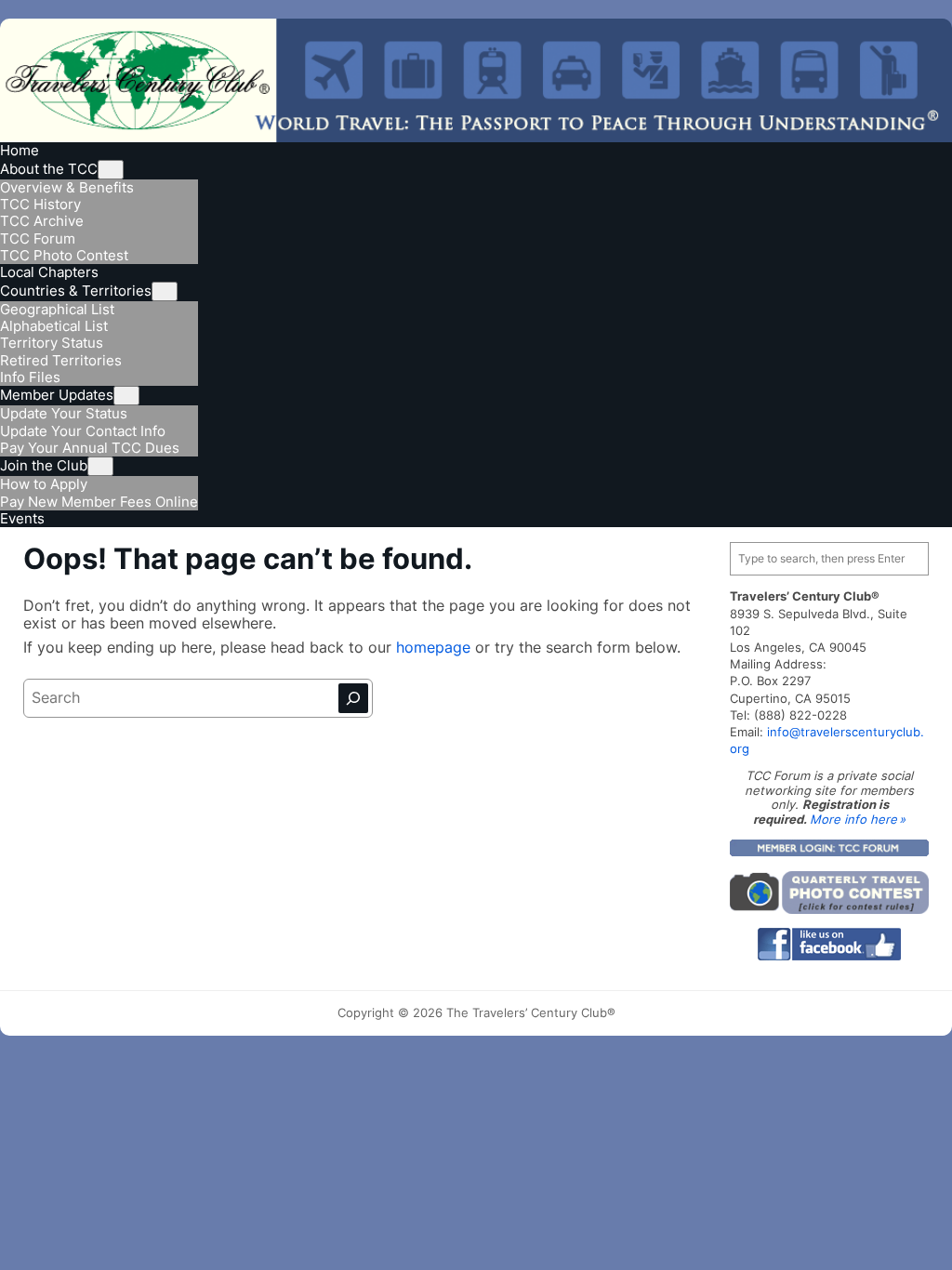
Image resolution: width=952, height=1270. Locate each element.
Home (19, 150)
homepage (435, 647)
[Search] (353, 698)
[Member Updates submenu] (126, 395)
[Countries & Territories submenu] (165, 291)
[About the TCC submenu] (111, 169)
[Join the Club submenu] (100, 466)
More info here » (858, 819)
